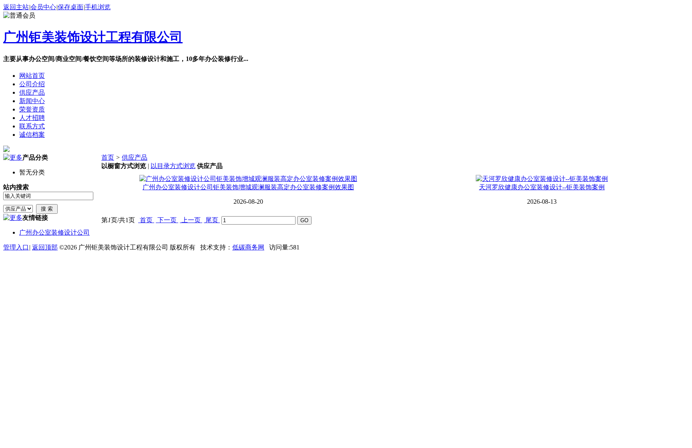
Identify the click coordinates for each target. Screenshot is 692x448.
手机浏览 (98, 7)
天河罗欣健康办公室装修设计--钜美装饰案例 (542, 187)
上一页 (191, 220)
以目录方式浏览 (173, 165)
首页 (107, 157)
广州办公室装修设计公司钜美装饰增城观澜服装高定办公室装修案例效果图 (248, 187)
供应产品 (134, 157)
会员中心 (43, 7)
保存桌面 (70, 7)
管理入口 (16, 247)
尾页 (212, 220)
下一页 (167, 220)
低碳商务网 (248, 247)
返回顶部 (45, 247)
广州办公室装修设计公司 (54, 232)
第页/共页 (118, 220)
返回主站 (16, 7)
